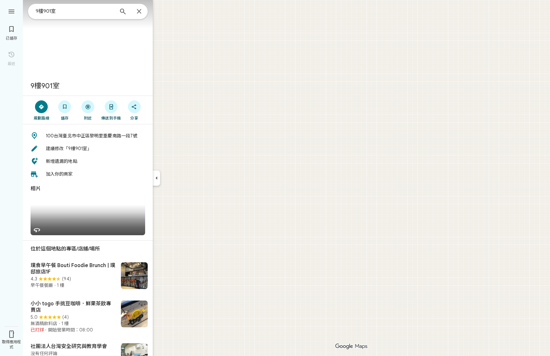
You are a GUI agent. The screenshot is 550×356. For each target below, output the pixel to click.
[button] (88, 135)
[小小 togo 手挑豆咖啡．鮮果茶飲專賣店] (88, 316)
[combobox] (75, 11)
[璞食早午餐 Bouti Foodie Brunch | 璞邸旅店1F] (88, 276)
